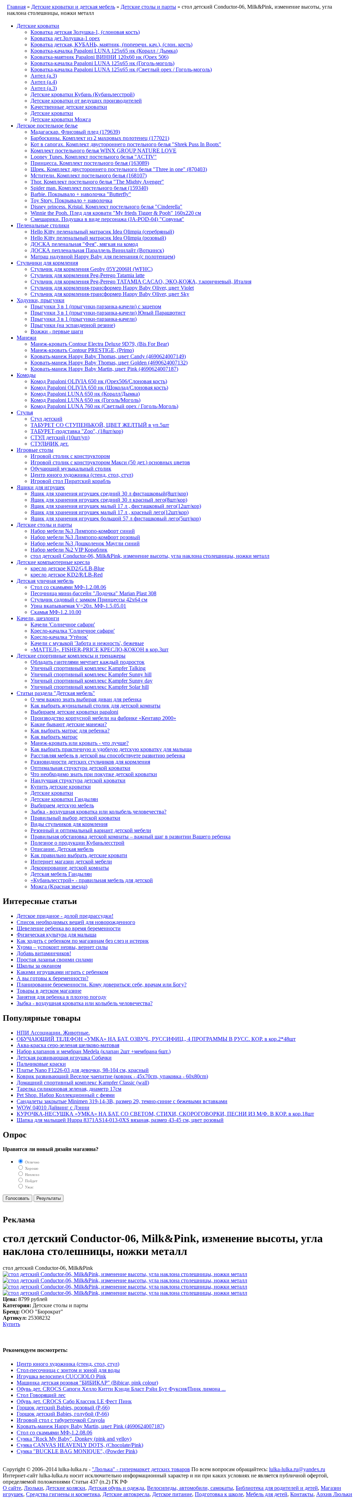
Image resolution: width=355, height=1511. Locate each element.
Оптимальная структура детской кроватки (80, 768)
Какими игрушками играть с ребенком (62, 972)
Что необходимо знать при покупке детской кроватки (94, 774)
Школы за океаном (39, 966)
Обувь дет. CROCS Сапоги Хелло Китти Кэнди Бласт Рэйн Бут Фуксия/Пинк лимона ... (121, 1389)
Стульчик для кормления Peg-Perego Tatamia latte (88, 275)
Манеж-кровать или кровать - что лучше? (80, 743)
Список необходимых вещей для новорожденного (76, 922)
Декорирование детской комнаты (70, 868)
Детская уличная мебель (45, 581)
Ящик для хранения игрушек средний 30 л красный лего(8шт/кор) (109, 500)
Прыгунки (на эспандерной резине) (73, 325)
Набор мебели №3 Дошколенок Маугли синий (85, 543)
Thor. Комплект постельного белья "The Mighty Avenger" (97, 182)
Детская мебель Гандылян (61, 874)
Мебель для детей (266, 1494)
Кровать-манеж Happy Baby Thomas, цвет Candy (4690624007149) (108, 356)
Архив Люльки (334, 1494)
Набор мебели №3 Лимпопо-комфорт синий (83, 531)
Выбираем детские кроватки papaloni (74, 712)
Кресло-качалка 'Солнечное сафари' (73, 631)
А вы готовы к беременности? (52, 978)
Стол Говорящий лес (41, 1395)
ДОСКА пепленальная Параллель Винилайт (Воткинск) (97, 250)
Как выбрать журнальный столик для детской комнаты (96, 706)
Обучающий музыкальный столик (71, 469)
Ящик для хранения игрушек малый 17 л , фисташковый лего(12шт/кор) (116, 506)
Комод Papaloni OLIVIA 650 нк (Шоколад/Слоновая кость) (99, 387)
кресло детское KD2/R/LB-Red (67, 575)
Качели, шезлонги (38, 618)
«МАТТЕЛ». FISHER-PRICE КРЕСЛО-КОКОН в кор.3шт (99, 649)
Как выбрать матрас (54, 737)
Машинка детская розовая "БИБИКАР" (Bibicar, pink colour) (87, 1383)
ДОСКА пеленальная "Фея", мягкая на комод (84, 244)
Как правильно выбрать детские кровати (79, 855)
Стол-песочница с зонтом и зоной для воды (68, 1370)
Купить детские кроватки (61, 787)
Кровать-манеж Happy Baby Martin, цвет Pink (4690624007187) (104, 369)
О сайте (12, 1488)
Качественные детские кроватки (69, 107)
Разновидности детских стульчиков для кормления (90, 762)
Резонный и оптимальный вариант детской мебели (91, 830)
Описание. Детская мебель (62, 849)
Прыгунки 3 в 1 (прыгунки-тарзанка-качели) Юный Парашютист (108, 313)
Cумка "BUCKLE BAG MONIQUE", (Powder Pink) (77, 1451)
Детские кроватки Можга (61, 119)
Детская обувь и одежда (116, 1488)
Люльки (33, 1488)
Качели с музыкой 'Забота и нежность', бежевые (87, 643)
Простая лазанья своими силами (55, 960)
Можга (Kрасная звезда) (59, 886)
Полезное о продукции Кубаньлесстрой (77, 843)
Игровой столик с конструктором (70, 456)
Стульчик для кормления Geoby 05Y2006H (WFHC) (92, 269)
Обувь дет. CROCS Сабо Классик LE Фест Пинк (74, 1401)
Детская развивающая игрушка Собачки (64, 1058)
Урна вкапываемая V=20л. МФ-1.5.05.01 (78, 606)
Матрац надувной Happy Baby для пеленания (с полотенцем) (103, 257)
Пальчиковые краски (41, 1064)
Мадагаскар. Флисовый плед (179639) (75, 132)
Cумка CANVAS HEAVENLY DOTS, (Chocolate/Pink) (80, 1445)
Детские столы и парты (44, 525)
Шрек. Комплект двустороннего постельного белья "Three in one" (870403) (119, 169)
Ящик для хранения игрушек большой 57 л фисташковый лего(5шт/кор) (116, 518)
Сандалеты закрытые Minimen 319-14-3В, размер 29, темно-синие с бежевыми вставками (122, 1101)
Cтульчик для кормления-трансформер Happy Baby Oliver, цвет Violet (112, 288)
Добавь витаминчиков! (44, 953)
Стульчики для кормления (47, 263)
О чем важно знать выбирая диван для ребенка (86, 699)
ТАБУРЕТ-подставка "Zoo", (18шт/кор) (77, 431)
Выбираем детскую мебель (62, 805)
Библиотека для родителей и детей (277, 1488)
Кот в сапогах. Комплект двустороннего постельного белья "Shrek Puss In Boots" (126, 144)
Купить (11, 1324)
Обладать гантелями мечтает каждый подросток (88, 662)
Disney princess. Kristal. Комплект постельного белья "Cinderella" (106, 207)
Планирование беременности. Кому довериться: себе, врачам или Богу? (102, 984)
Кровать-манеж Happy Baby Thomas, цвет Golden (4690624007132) (109, 363)
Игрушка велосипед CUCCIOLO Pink (61, 1376)
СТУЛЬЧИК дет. (50, 444)
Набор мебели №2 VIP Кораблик (69, 550)
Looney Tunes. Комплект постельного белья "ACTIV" (94, 157)
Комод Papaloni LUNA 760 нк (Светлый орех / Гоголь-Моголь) (104, 406)
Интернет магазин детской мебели (71, 861)
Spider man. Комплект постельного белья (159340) (89, 188)
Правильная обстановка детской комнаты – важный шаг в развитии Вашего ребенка (131, 837)
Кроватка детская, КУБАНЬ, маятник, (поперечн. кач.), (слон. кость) (111, 44)
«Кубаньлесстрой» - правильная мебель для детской (92, 880)
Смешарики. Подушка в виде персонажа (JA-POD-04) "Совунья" (107, 219)
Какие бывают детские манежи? (69, 724)
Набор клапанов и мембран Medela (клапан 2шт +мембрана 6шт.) (94, 1051)
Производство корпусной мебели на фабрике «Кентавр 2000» (103, 718)
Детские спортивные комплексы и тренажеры (71, 656)
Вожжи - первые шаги (57, 331)
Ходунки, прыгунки (40, 300)
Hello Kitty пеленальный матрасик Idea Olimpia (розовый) (98, 238)
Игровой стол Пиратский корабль (71, 481)
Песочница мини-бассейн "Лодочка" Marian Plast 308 (93, 593)
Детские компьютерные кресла (53, 562)
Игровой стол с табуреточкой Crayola (61, 1420)
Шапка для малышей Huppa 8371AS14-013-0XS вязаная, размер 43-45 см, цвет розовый (120, 1120)
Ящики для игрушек (41, 487)
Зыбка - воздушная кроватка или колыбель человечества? (98, 812)
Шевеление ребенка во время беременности (69, 928)
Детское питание (172, 1494)
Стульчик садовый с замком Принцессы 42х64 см (89, 600)
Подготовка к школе (219, 1494)
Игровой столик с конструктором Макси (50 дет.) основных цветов (110, 462)
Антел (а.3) (44, 76)
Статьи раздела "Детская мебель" (56, 693)
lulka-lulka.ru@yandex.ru (297, 1469)
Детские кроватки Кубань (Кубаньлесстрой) (83, 94)
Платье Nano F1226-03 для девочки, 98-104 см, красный (83, 1070)
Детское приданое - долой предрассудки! (65, 916)
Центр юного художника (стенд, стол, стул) (82, 475)
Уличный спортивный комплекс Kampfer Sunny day (92, 681)
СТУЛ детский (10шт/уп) (60, 437)
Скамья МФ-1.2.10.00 (56, 612)
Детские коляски (65, 1488)
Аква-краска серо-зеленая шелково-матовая (68, 1045)
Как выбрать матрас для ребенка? (70, 730)
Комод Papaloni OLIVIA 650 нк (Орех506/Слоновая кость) (99, 381)
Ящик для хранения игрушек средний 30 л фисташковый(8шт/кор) (109, 494)
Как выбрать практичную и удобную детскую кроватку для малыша (111, 749)
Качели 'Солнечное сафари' (63, 624)
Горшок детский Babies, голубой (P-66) (63, 1414)
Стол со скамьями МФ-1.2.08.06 (68, 587)
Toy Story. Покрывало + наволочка (71, 200)
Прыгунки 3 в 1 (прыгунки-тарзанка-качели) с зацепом (96, 306)
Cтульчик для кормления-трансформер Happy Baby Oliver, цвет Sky (110, 294)
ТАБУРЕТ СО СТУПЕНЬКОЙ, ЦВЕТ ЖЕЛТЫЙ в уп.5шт (100, 425)
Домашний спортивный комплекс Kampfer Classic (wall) (83, 1083)
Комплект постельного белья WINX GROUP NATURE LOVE (103, 150)
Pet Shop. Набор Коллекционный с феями (66, 1095)
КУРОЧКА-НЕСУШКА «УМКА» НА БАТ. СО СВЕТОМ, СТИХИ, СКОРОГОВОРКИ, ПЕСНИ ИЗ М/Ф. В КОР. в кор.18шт (165, 1114)
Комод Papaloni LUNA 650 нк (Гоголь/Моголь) (85, 400)
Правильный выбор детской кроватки (75, 818)
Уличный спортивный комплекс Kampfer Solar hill (90, 687)
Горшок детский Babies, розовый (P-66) (63, 1408)
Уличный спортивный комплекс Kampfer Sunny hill (91, 674)
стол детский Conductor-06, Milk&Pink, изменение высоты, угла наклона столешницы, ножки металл (150, 556)
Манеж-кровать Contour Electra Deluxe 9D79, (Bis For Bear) (100, 344)
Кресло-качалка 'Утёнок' (59, 637)
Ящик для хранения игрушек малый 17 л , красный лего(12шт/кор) (110, 512)
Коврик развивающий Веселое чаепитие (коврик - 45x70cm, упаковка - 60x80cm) (112, 1076)
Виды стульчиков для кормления (69, 824)
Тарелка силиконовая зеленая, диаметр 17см (69, 1089)
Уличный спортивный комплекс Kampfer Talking (88, 668)
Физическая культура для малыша (56, 935)
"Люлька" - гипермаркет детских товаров (141, 1469)
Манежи (26, 338)
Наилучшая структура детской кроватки (78, 780)
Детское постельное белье (47, 126)
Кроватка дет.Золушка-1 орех (65, 38)
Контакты (301, 1494)
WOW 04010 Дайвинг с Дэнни (53, 1107)
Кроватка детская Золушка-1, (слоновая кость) (85, 32)
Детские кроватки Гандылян (64, 799)
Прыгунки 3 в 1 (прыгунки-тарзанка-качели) (84, 319)
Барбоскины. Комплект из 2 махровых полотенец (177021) (100, 138)
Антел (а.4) (44, 82)
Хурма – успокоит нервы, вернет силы (62, 947)
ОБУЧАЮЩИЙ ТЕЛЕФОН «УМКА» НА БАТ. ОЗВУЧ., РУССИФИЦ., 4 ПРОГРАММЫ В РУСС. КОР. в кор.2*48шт (156, 1039)
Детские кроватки (38, 26)
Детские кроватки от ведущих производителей (86, 101)
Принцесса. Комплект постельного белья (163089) (90, 163)
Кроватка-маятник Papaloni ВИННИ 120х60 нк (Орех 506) (99, 57)
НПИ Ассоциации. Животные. (53, 1033)
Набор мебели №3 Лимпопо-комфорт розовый (85, 537)
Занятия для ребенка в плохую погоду (61, 997)
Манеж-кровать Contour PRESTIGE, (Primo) (82, 350)
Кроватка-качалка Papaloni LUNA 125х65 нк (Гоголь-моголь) (102, 63)
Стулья (25, 412)
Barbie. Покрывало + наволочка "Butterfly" (81, 194)
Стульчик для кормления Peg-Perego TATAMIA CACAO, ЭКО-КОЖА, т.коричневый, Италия (141, 281)
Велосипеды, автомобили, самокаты (190, 1488)
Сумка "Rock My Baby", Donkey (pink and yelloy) (74, 1439)
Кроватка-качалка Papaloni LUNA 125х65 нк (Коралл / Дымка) (104, 51)
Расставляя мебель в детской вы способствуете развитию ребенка (108, 755)
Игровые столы (35, 450)
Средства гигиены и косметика (63, 1494)
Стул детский (46, 419)
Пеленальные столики (43, 225)
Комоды (26, 375)
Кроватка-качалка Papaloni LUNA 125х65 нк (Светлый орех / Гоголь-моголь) (121, 69)
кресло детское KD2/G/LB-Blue (67, 568)
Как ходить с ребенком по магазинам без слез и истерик (83, 941)
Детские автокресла (126, 1494)
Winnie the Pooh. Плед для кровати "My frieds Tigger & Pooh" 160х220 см (116, 213)
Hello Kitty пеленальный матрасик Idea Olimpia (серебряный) (102, 232)
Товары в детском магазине (49, 991)
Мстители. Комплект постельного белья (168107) (89, 175)
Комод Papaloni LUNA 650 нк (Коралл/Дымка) (85, 394)
